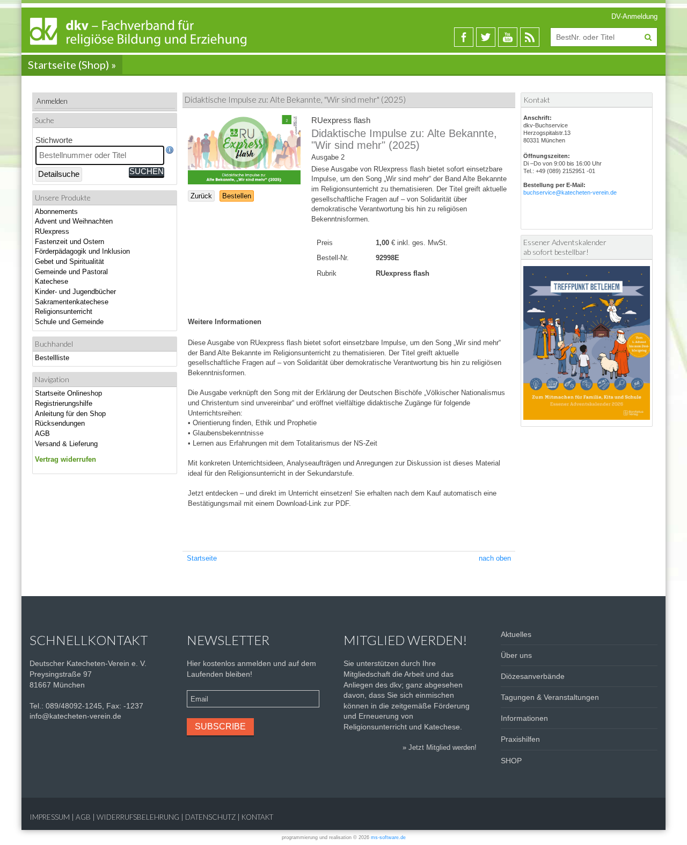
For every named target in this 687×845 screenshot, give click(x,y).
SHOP (511, 760)
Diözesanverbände (533, 676)
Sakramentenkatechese (71, 302)
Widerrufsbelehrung (138, 817)
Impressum (50, 817)
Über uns (516, 655)
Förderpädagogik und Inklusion (82, 251)
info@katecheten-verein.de (75, 716)
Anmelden (52, 101)
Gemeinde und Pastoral (71, 272)
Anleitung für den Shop (70, 414)
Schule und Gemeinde (69, 322)
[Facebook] (463, 37)
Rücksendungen (60, 423)
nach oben (495, 558)
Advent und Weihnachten (74, 221)
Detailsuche (58, 174)
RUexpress (52, 231)
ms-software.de (388, 837)
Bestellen (236, 196)
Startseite (202, 558)
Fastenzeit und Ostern (69, 242)
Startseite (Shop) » (72, 64)
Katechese (51, 281)
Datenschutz (210, 817)
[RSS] (529, 37)
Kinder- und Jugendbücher (75, 292)
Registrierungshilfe (63, 403)
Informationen (524, 718)
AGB (42, 433)
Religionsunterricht (63, 311)
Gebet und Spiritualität (69, 261)
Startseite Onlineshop (68, 393)
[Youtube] (507, 37)
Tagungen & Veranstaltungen (550, 697)
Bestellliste (52, 358)
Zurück (201, 196)
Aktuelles (516, 634)
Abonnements (56, 211)
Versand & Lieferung (66, 444)
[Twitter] (485, 37)
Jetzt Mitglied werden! (442, 747)
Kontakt (257, 817)
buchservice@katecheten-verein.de (570, 192)
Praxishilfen (520, 739)
